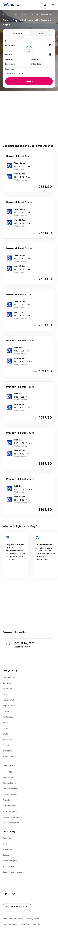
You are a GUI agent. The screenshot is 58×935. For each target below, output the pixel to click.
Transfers (7, 750)
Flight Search (9, 705)
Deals (5, 734)
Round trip (17, 33)
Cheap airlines (9, 783)
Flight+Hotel (8, 700)
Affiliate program (10, 860)
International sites (15, 906)
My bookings (8, 866)
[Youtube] (13, 894)
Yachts (6, 722)
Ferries (6, 728)
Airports (6, 800)
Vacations (7, 688)
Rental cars (8, 717)
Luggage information (12, 817)
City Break (7, 683)
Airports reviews (10, 805)
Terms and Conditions (13, 918)
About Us (7, 838)
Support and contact (12, 872)
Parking (6, 745)
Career (6, 855)
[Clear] (50, 45)
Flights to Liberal (21, 14)
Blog (5, 843)
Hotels (6, 711)
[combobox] (26, 45)
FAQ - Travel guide (11, 822)
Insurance (7, 739)
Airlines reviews (10, 794)
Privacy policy (33, 918)
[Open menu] (53, 5)
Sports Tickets (9, 756)
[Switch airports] (29, 49)
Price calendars (10, 811)
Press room (8, 849)
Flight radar (8, 777)
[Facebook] (5, 894)
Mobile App (8, 771)
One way (41, 33)
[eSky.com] (6, 14)
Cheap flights (9, 677)
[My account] (45, 5)
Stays (5, 694)
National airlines (10, 788)
